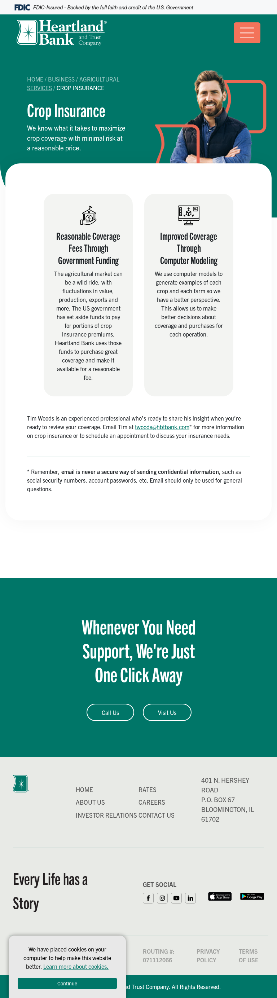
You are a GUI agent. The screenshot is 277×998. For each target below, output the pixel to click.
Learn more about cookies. (76, 966)
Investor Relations (106, 815)
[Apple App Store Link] (220, 895)
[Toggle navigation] (247, 32)
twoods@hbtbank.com (162, 426)
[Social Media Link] (150, 897)
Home (35, 79)
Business (61, 79)
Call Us (110, 712)
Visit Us (167, 712)
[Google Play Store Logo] (252, 895)
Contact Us (156, 815)
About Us (90, 802)
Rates (147, 789)
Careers (151, 802)
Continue (67, 983)
